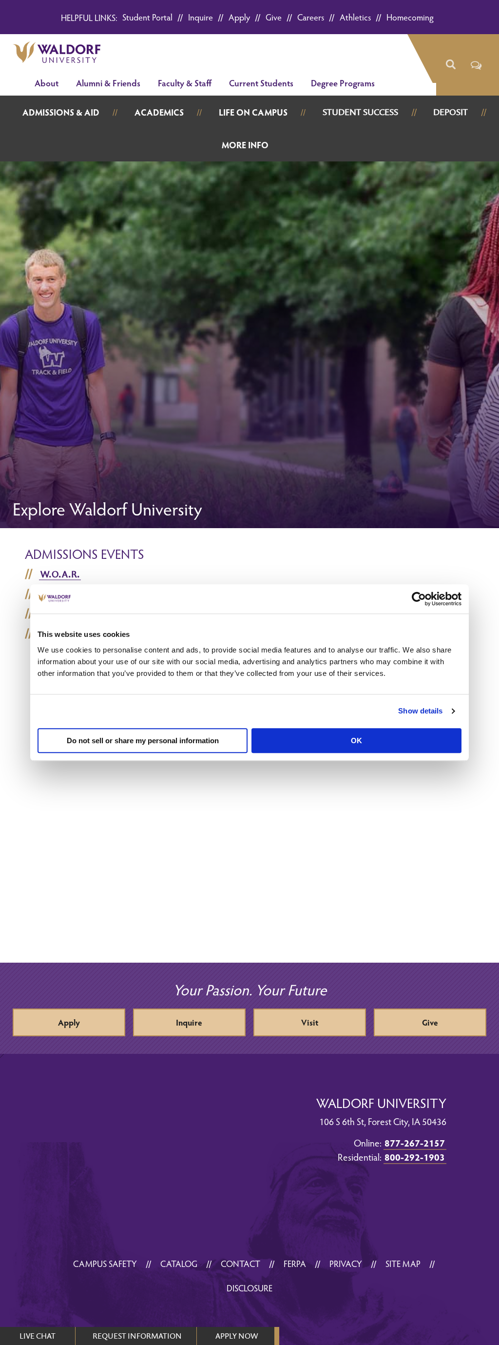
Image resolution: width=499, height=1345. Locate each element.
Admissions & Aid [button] (60, 112)
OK (356, 740)
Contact (240, 1263)
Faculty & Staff (184, 83)
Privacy (345, 1263)
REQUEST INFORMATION (137, 1335)
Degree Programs (343, 83)
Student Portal (147, 17)
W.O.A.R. (60, 574)
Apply (239, 17)
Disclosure (249, 1288)
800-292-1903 (414, 1156)
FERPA (295, 1263)
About (46, 83)
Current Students (261, 83)
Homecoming (410, 17)
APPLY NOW (236, 1335)
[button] (450, 65)
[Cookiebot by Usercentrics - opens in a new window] (418, 599)
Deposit (450, 112)
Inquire (200, 17)
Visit (309, 1022)
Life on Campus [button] (253, 112)
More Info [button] (245, 144)
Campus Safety (105, 1263)
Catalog (178, 1263)
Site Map (403, 1263)
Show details (420, 711)
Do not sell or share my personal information (143, 740)
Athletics (355, 17)
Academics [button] (159, 112)
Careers (310, 17)
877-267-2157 (414, 1142)
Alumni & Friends (108, 83)
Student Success (360, 112)
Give (274, 17)
